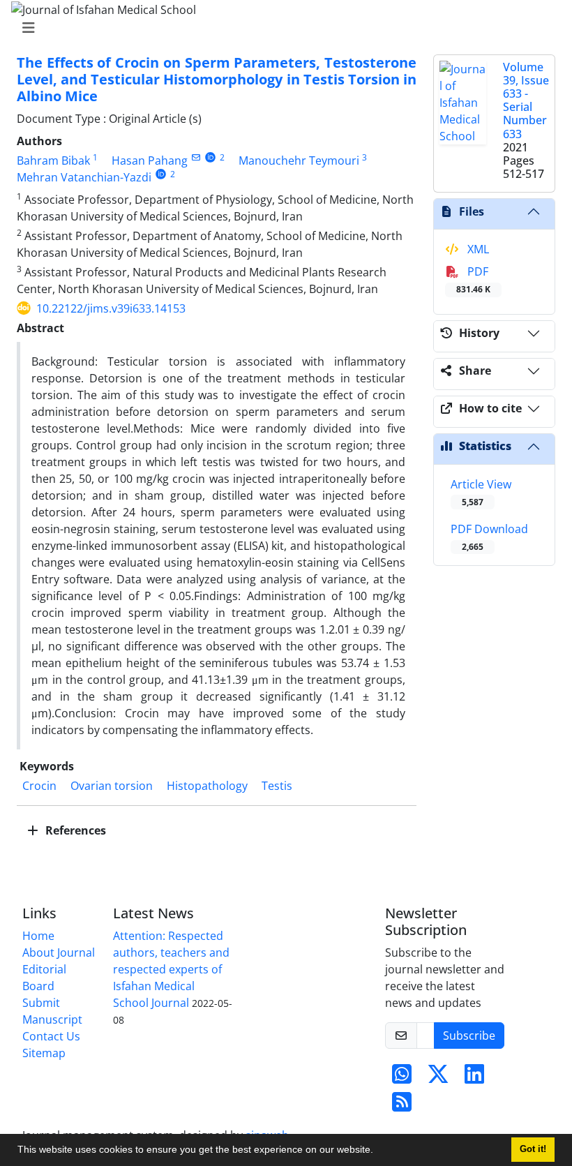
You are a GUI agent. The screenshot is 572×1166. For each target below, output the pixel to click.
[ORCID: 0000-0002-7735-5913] (210, 157)
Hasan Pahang (150, 160)
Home (38, 935)
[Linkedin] (474, 1078)
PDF (473, 279)
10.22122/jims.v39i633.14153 (111, 308)
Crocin (39, 785)
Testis (277, 785)
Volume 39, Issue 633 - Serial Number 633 (526, 100)
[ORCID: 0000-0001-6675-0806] (160, 174)
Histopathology (207, 785)
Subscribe (469, 1035)
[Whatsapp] (402, 1078)
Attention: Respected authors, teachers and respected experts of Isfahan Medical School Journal (171, 969)
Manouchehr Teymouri (299, 160)
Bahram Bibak (53, 160)
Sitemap (44, 1053)
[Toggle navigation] (281, 28)
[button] (378, 1151)
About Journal (58, 952)
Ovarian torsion (111, 785)
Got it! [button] (533, 1149)
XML (477, 249)
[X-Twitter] (438, 1078)
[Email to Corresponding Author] (195, 157)
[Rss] (402, 1106)
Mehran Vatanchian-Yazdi (84, 177)
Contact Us (51, 1036)
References (74, 830)
